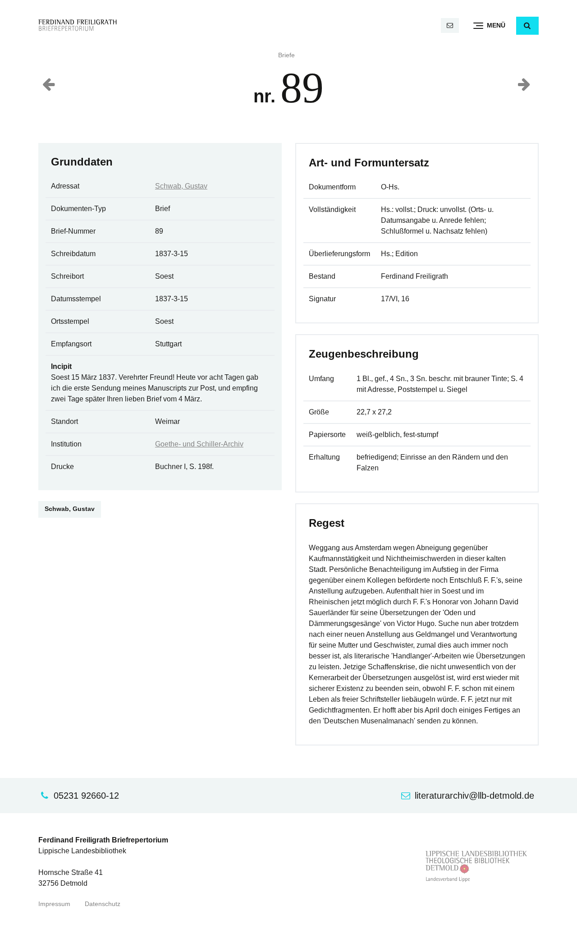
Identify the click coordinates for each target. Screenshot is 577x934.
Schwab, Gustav (181, 186)
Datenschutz (102, 904)
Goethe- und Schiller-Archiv (199, 444)
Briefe (286, 55)
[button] (527, 26)
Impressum (54, 904)
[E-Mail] (450, 25)
